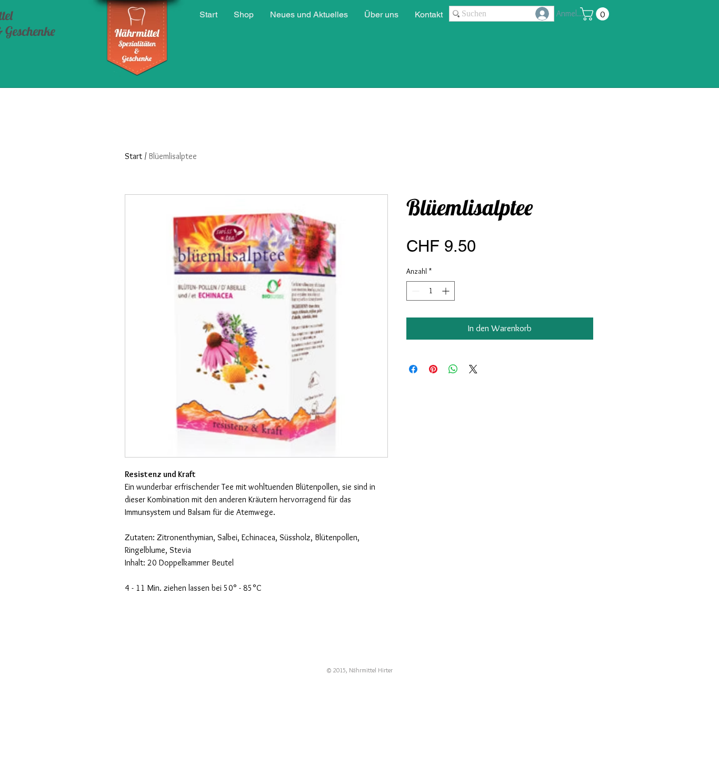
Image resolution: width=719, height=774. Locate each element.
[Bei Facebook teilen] (413, 369)
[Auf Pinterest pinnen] (433, 369)
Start (133, 156)
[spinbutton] (430, 291)
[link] (596, 14)
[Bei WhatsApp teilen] (453, 369)
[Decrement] (414, 291)
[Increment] (446, 291)
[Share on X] (473, 369)
